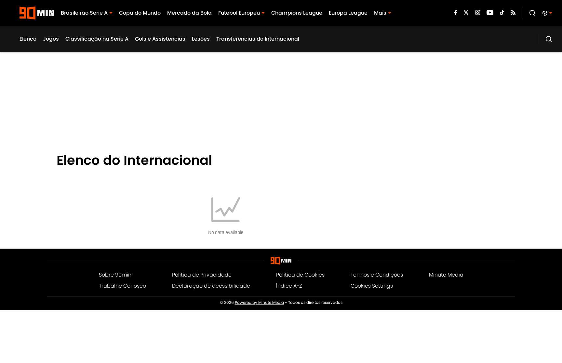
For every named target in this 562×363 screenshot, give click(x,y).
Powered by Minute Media (259, 302)
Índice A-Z (289, 286)
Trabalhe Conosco (122, 286)
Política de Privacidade (202, 275)
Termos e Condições (377, 275)
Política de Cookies (300, 275)
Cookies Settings (372, 286)
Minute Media (446, 275)
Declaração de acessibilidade (211, 286)
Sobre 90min (115, 275)
